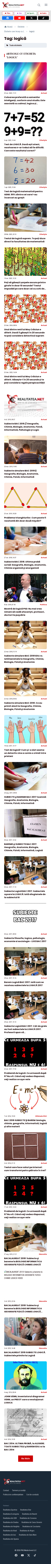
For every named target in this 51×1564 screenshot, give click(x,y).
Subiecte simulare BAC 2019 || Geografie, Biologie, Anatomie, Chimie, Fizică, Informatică (21, 473)
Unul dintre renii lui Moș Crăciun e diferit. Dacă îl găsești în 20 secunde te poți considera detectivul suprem (24, 332)
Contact (6, 1490)
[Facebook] (7, 18)
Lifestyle (43, 140)
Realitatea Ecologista (11, 1514)
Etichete (21, 27)
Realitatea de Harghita (11, 1526)
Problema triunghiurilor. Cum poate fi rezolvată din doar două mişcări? (25, 519)
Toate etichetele (15, 45)
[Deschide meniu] (46, 5)
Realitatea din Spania (11, 1539)
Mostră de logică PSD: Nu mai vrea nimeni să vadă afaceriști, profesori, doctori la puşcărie (24, 612)
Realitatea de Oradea (10, 1522)
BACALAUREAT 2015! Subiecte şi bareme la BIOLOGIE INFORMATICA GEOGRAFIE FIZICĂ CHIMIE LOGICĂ (23, 1261)
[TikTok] (43, 18)
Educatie (43, 1254)
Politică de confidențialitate (13, 1495)
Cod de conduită (32, 1495)
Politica (43, 604)
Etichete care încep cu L (14, 31)
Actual (44, 93)
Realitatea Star (25, 1510)
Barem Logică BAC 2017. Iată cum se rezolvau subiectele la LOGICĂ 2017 (24, 984)
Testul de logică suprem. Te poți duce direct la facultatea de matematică (24, 240)
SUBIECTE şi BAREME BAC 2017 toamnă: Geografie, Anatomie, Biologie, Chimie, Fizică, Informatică (25, 800)
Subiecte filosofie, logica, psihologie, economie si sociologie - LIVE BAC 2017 (25, 940)
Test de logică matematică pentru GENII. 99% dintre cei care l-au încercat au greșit (23, 194)
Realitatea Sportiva (10, 1510)
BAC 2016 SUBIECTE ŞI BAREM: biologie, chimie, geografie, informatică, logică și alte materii (25, 1123)
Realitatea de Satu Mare (27, 1535)
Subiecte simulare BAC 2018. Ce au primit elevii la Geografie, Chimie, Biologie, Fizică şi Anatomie (23, 706)
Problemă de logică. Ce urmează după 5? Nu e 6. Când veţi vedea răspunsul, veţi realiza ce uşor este (25, 1076)
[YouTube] (19, 18)
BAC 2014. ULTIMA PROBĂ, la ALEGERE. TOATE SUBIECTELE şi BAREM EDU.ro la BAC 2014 (24, 1446)
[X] (31, 18)
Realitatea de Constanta (31, 1526)
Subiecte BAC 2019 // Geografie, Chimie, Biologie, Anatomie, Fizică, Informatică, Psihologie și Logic (23, 426)
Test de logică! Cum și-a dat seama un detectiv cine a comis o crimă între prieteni (25, 753)
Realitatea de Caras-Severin (32, 1522)
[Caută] (39, 5)
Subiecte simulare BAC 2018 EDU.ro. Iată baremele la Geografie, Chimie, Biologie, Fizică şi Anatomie (24, 659)
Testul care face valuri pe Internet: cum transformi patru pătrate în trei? (25, 1169)
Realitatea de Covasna (28, 1518)
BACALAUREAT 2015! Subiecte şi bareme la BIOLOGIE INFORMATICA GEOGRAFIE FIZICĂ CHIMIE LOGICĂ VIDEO (23, 1310)
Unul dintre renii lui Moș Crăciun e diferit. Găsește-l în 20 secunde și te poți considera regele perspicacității (24, 379)
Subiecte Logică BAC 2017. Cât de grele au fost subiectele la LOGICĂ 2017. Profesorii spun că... (25, 1029)
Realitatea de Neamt (29, 1514)
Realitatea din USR (10, 1518)
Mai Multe (25, 1458)
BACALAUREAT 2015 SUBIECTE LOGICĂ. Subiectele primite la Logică (25, 1354)
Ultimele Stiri (41, 1116)
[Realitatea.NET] (13, 5)
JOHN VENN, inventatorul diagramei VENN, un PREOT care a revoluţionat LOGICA (24, 1399)
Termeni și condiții (19, 1490)
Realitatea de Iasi (9, 1535)
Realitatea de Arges (27, 1531)
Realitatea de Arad (10, 1531)
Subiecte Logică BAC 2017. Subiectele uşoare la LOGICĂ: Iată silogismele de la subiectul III (25, 894)
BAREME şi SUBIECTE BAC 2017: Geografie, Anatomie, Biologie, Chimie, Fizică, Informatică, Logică (23, 847)
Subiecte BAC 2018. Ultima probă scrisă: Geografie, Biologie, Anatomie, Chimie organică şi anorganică (25, 564)
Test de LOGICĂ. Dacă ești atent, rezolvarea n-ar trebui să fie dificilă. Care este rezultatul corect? (24, 147)
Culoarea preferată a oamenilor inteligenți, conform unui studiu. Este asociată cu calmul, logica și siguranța (24, 102)
